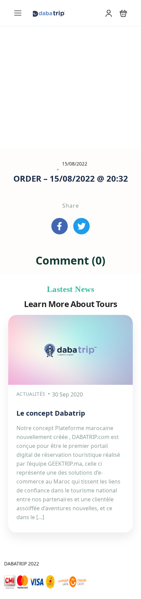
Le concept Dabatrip (50, 413)
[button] (123, 13)
